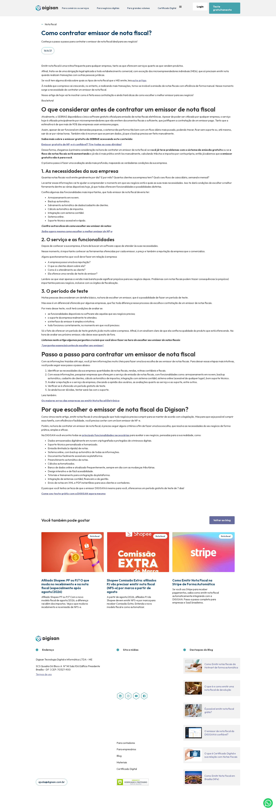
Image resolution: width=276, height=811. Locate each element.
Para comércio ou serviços (75, 8)
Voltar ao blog (222, 520)
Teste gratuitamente (222, 8)
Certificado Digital (167, 8)
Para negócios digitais (108, 8)
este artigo (139, 80)
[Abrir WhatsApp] (268, 803)
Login (200, 6)
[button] (180, 8)
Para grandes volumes (138, 8)
